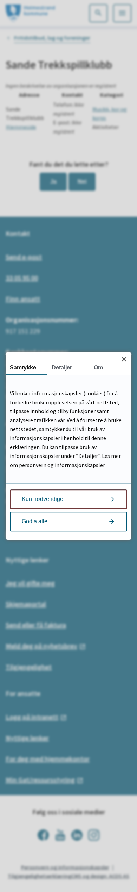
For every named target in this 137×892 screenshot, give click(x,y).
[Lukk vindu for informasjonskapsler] (124, 359)
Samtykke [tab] (23, 368)
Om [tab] (98, 368)
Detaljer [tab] (62, 368)
